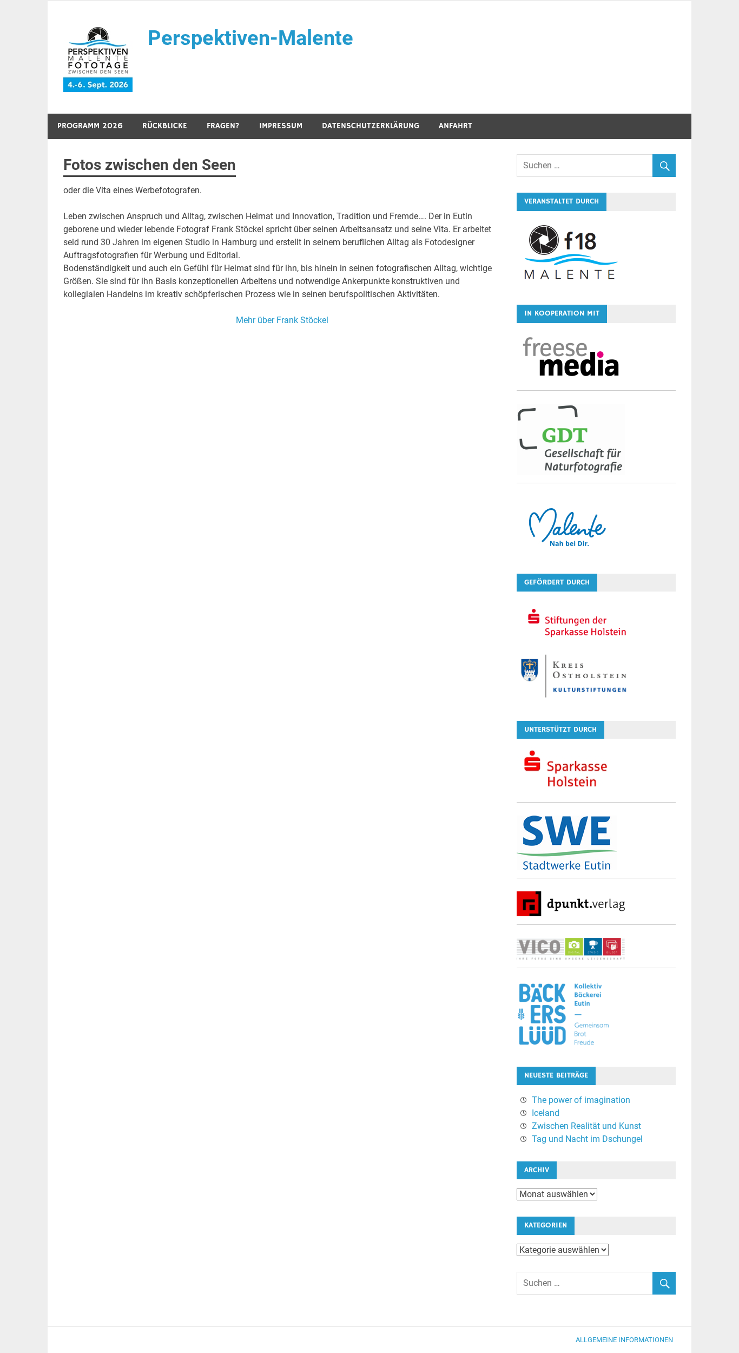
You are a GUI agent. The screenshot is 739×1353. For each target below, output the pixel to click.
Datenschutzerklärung (370, 126)
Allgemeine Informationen (624, 1340)
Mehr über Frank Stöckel (282, 320)
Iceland (545, 1113)
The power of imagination (581, 1100)
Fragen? (223, 126)
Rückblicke (164, 126)
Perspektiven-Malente (250, 38)
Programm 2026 (90, 126)
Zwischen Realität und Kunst (586, 1126)
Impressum (280, 126)
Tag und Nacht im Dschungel (587, 1139)
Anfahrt (455, 126)
